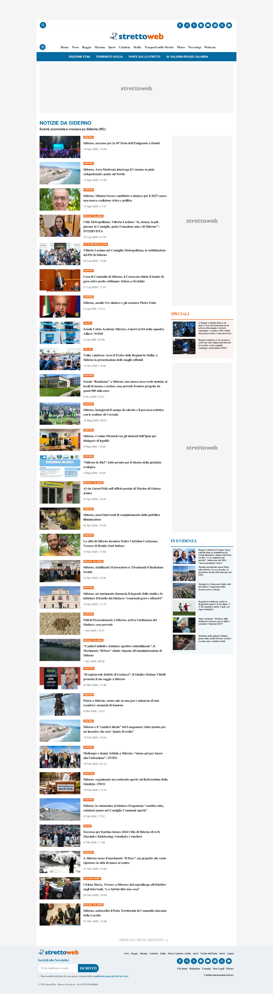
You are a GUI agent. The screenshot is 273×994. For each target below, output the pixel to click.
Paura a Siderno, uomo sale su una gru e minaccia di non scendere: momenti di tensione (121, 702)
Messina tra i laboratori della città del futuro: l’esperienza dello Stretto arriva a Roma (214, 587)
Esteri (222, 953)
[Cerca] (43, 25)
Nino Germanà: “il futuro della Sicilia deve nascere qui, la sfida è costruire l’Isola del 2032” (214, 621)
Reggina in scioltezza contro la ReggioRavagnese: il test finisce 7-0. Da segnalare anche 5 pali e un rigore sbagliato (214, 605)
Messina (100, 47)
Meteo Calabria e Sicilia (179, 953)
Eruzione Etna (79, 56)
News (75, 47)
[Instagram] (187, 25)
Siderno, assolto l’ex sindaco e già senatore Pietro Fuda (119, 302)
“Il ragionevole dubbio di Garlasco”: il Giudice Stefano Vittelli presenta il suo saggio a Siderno (124, 676)
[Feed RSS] (222, 25)
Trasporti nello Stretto (159, 47)
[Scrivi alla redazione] (229, 25)
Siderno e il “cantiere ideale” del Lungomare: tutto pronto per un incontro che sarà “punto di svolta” (124, 729)
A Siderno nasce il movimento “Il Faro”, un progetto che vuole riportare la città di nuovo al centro (124, 860)
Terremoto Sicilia (109, 56)
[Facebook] (180, 25)
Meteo (181, 47)
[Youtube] (208, 25)
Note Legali (218, 968)
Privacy (230, 968)
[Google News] (215, 25)
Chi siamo (182, 968)
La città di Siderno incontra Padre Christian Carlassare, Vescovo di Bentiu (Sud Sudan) (120, 543)
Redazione (194, 968)
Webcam (210, 47)
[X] (194, 25)
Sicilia (137, 47)
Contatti (206, 968)
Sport (112, 47)
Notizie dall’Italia (208, 953)
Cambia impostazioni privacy (219, 975)
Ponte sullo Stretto (144, 56)
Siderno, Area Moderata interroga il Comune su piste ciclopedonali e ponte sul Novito (118, 171)
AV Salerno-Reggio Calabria (187, 56)
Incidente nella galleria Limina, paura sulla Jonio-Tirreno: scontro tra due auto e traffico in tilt (214, 638)
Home (65, 47)
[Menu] (43, 47)
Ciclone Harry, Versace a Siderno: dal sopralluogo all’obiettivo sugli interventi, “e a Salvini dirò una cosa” (124, 886)
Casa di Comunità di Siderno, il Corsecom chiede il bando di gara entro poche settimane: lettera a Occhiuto (123, 278)
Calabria (124, 47)
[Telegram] (201, 25)
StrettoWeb (51, 984)
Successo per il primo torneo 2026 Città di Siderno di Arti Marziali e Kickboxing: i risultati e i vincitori (121, 834)
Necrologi (194, 47)
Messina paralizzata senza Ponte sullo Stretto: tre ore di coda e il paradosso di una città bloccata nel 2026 (214, 571)
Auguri (230, 953)
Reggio (86, 47)
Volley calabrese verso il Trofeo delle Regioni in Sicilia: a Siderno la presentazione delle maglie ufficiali (120, 357)
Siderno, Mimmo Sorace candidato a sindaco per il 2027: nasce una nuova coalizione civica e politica (125, 198)
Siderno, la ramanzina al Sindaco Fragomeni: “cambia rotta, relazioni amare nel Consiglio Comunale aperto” (123, 807)
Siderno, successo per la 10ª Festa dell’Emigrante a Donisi (121, 143)
